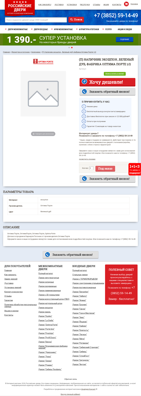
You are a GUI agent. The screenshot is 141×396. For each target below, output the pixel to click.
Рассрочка (85, 5)
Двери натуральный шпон (50, 303)
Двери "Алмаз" (79, 300)
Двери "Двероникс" (47, 352)
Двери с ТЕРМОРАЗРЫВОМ (84, 279)
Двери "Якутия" (79, 364)
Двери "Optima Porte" (48, 325)
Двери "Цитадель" (80, 360)
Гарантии (8, 300)
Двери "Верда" (45, 342)
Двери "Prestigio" (46, 333)
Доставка (59, 5)
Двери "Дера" (44, 356)
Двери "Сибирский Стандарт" (85, 347)
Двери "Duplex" (45, 316)
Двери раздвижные (47, 286)
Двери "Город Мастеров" (83, 313)
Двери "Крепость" (80, 330)
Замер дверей (10, 279)
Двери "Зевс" (78, 317)
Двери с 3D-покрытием (48, 295)
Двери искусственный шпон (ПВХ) (53, 299)
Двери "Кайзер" (79, 326)
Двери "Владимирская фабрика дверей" (52, 347)
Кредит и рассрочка (13, 292)
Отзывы (96, 5)
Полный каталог (45, 273)
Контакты (116, 5)
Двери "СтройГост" (81, 356)
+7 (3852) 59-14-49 (116, 15)
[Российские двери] (19, 8)
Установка (72, 5)
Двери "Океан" (45, 361)
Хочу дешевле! (106, 82)
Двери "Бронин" (79, 305)
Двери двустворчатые (48, 278)
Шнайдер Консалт (88, 389)
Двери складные (46, 282)
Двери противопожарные (84, 287)
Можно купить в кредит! (114, 74)
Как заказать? (44, 5)
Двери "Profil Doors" (47, 337)
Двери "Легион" (79, 334)
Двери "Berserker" (80, 292)
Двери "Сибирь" (79, 352)
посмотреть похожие (87, 159)
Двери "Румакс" (45, 365)
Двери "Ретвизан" (80, 343)
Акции (106, 5)
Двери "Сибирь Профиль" (50, 369)
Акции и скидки (11, 311)
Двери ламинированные (49, 290)
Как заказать (10, 275)
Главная (8, 270)
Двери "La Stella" (46, 320)
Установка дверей (12, 287)
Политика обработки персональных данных (20, 306)
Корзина (134, 4)
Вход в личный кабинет (70, 394)
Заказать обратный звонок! (109, 91)
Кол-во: (85, 168)
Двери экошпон (45, 308)
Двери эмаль (44, 312)
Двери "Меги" (78, 339)
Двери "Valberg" (79, 296)
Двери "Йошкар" (79, 322)
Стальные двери (80, 275)
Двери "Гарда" (79, 309)
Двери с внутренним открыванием (88, 283)
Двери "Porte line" (46, 329)
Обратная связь (70, 379)
